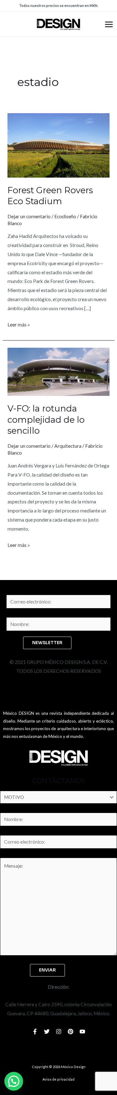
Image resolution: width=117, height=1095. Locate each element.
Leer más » (18, 323)
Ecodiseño (65, 216)
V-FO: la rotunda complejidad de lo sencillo (46, 419)
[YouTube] (82, 1031)
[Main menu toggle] (109, 24)
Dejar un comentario (29, 216)
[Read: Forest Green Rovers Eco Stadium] (58, 145)
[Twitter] (47, 1031)
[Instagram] (58, 1031)
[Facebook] (35, 1031)
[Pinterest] (70, 1031)
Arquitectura (67, 446)
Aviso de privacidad (58, 1079)
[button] (13, 1081)
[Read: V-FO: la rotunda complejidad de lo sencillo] (58, 371)
